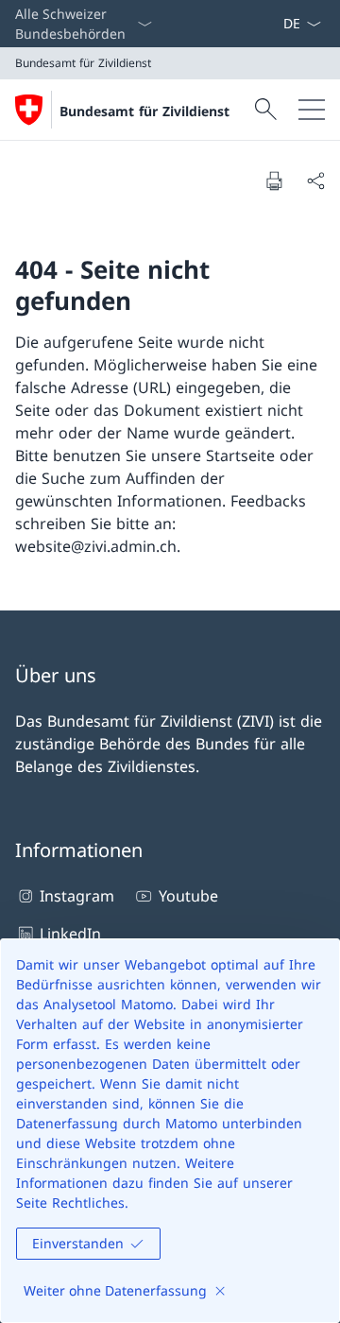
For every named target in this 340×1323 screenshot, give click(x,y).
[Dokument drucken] (274, 180)
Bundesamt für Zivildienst (145, 111)
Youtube (188, 895)
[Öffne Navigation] (311, 110)
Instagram (77, 895)
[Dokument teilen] (315, 180)
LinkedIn (70, 933)
